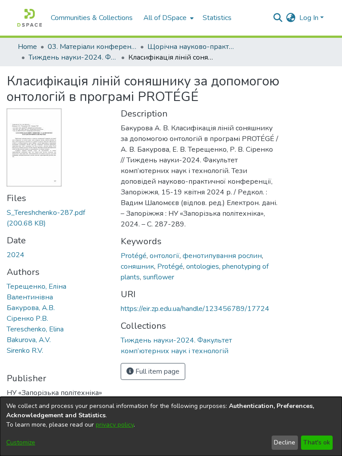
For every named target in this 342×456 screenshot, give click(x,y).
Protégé (134, 256)
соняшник (137, 266)
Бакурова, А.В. (31, 308)
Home (27, 47)
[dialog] (171, 426)
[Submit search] (278, 17)
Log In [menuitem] (308, 18)
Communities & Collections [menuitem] (92, 18)
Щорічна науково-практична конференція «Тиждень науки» (191, 47)
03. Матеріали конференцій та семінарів (92, 47)
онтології (164, 256)
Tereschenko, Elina (35, 329)
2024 (15, 255)
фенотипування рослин (222, 256)
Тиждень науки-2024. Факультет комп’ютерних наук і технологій (73, 57)
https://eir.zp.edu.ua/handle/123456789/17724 (195, 309)
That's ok (316, 442)
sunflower (158, 277)
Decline (284, 442)
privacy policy (115, 424)
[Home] (29, 18)
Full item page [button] (156, 371)
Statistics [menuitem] (217, 18)
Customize (20, 442)
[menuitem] (168, 18)
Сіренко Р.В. (27, 318)
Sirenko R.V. (25, 350)
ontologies (202, 266)
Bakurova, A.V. (29, 340)
